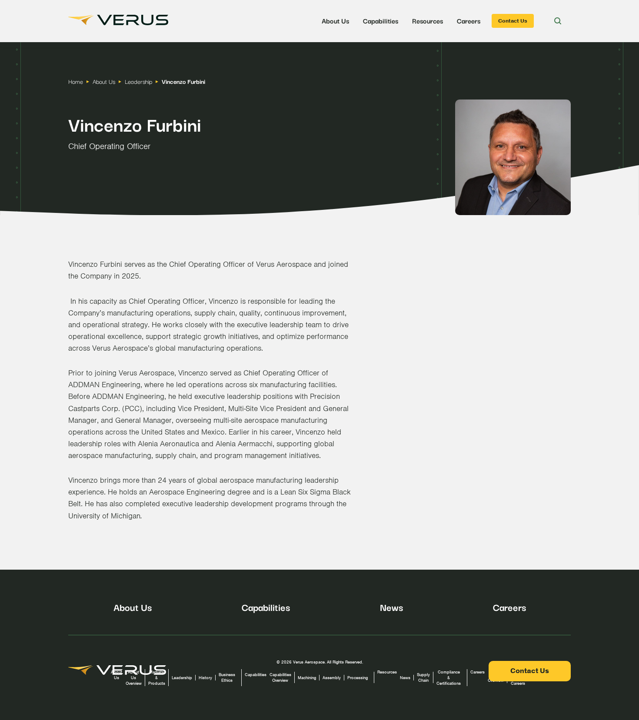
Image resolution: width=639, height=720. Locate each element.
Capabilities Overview (280, 677)
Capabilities (380, 20)
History (205, 677)
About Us (335, 20)
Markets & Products (156, 677)
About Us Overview (134, 677)
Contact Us (512, 20)
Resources (427, 20)
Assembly (332, 677)
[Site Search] (558, 21)
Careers (468, 20)
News (391, 606)
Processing (357, 677)
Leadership (182, 677)
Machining (307, 677)
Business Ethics (227, 677)
